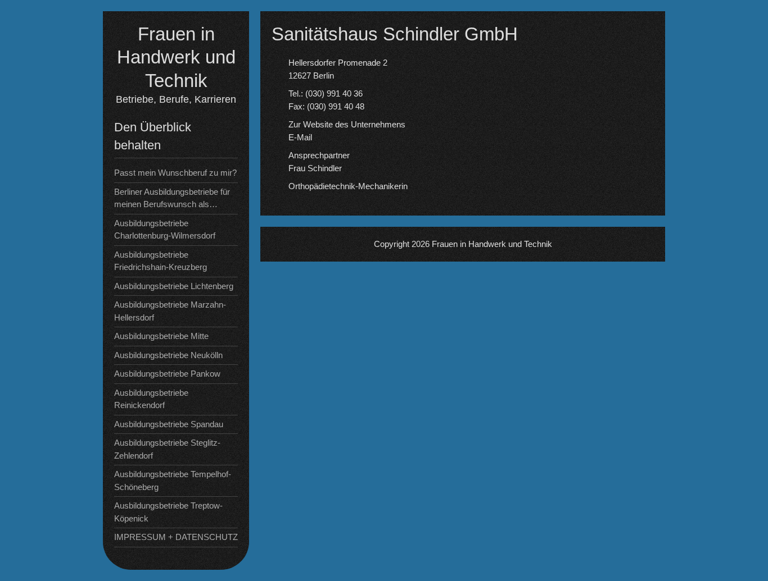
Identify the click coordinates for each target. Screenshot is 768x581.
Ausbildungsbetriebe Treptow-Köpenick (168, 512)
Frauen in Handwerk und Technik (176, 57)
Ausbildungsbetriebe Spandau (168, 424)
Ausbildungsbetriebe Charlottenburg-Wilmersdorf (164, 229)
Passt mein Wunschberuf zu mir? (175, 172)
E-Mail (300, 137)
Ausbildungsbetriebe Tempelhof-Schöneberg (172, 480)
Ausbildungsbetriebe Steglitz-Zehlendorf (167, 449)
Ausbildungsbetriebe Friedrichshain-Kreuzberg (160, 261)
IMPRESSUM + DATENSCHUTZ (176, 537)
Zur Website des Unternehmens (346, 124)
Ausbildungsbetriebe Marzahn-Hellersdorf (170, 311)
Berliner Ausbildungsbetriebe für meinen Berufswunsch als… (172, 198)
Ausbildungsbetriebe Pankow (167, 373)
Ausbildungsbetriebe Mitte (161, 336)
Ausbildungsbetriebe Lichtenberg (173, 286)
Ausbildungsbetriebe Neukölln (168, 355)
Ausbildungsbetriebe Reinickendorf (151, 399)
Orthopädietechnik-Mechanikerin (348, 186)
